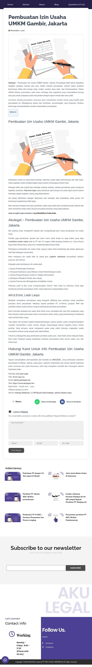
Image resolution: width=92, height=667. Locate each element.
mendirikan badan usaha (18, 242)
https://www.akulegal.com (23, 383)
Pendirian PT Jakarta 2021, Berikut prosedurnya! (31, 496)
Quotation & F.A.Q (76, 4)
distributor (61, 257)
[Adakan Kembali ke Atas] (87, 662)
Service (26, 4)
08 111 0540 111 (18, 377)
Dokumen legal (30, 190)
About (42, 4)
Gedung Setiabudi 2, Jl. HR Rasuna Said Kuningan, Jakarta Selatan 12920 (43, 393)
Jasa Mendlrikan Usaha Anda (44, 213)
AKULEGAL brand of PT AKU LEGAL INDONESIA (45, 662)
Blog (56, 4)
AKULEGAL (56, 360)
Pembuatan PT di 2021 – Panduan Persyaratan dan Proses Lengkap (33, 517)
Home (10, 4)
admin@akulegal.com (22, 380)
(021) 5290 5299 (22, 374)
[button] (46, 401)
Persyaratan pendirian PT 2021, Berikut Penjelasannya (76, 517)
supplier (53, 257)
